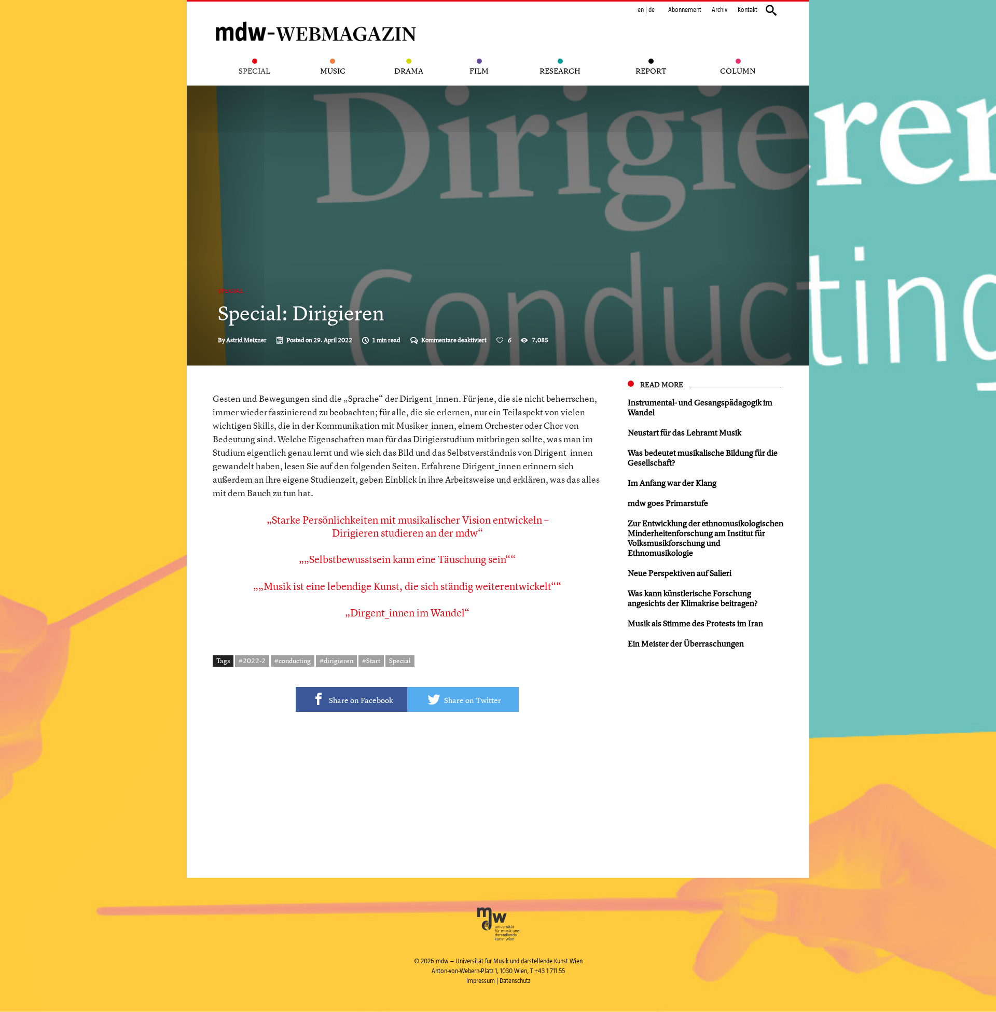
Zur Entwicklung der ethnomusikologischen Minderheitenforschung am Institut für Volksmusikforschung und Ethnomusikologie (705, 537)
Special (230, 291)
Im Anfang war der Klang (672, 482)
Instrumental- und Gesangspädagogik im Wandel (700, 407)
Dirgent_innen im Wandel (407, 613)
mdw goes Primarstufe (668, 503)
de (651, 9)
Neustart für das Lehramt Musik (684, 432)
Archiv (719, 9)
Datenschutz (515, 981)
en (641, 9)
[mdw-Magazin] (316, 18)
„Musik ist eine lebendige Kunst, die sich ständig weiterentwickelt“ (407, 586)
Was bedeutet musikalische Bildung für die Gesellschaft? (703, 457)
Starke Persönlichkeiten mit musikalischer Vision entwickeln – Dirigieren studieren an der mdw (410, 526)
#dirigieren (336, 660)
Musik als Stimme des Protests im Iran (695, 623)
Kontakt (747, 9)
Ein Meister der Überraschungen (686, 643)
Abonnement (684, 9)
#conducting (292, 660)
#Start (371, 660)
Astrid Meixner (246, 340)
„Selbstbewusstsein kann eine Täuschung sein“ (407, 559)
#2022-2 (252, 660)
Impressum (480, 981)
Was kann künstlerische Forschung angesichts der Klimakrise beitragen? (693, 598)
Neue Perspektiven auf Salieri (679, 573)
